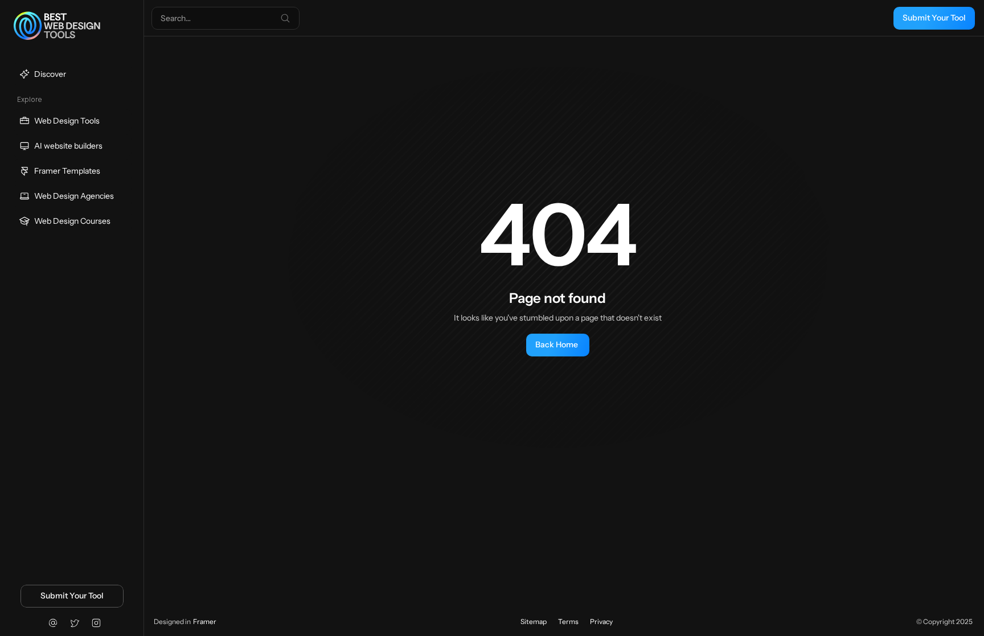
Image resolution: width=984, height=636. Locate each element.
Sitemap (533, 621)
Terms (568, 621)
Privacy (601, 621)
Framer (204, 621)
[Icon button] (53, 623)
